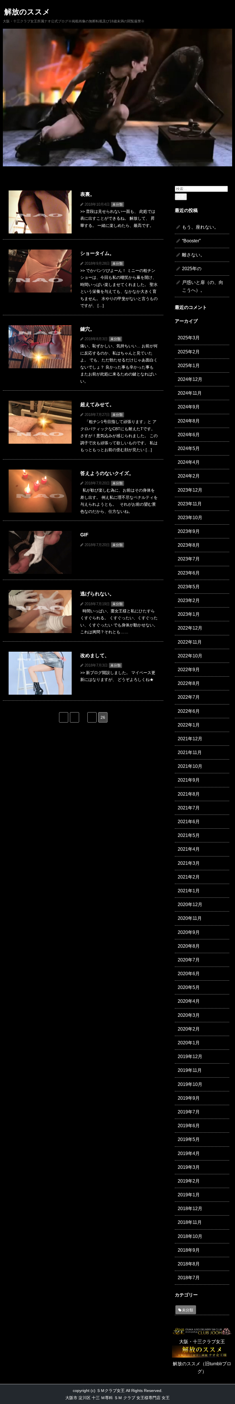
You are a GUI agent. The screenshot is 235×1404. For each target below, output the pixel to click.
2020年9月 (189, 932)
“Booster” (191, 240)
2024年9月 (189, 406)
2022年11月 (190, 642)
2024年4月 (189, 462)
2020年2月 (189, 1029)
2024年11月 (190, 393)
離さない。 (193, 254)
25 (92, 717)
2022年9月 (189, 669)
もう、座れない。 (200, 227)
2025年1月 (189, 365)
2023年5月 (189, 586)
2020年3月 (189, 1015)
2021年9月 (189, 780)
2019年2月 (189, 1181)
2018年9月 (189, 1250)
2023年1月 (189, 614)
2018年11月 (190, 1222)
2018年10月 (190, 1236)
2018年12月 (190, 1208)
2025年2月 (189, 351)
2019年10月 (190, 1084)
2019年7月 (189, 1111)
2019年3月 (189, 1167)
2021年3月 (189, 863)
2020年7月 (189, 959)
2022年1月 (189, 725)
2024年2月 (189, 476)
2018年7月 (189, 1277)
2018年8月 (189, 1263)
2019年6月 (189, 1125)
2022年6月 (189, 711)
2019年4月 (189, 1153)
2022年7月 (189, 697)
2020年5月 (189, 987)
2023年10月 (190, 517)
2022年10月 (190, 655)
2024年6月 (189, 434)
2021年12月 (190, 738)
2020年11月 (190, 918)
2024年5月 (189, 448)
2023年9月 (189, 531)
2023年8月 (189, 545)
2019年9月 (189, 1098)
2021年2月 (189, 877)
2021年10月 (190, 766)
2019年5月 (189, 1139)
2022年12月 (190, 628)
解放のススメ (27, 12)
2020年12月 (190, 904)
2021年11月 (190, 752)
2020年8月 (189, 946)
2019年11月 (190, 1070)
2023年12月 (190, 490)
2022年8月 (189, 683)
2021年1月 (189, 890)
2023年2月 (189, 600)
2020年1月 (189, 1042)
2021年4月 (189, 849)
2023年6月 (189, 572)
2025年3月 (189, 337)
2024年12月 (190, 379)
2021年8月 (189, 794)
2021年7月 (189, 807)
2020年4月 (189, 1001)
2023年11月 (190, 503)
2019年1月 (189, 1194)
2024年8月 (189, 420)
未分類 (187, 1310)
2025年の (191, 268)
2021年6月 (189, 821)
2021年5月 (189, 835)
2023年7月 (189, 558)
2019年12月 (190, 1056)
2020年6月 (189, 973)
